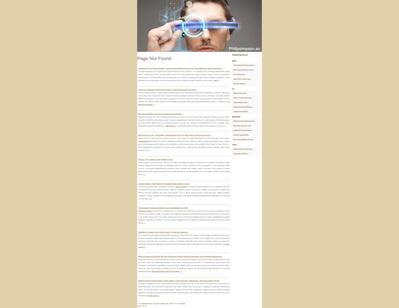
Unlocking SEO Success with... (243, 149)
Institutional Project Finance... (243, 130)
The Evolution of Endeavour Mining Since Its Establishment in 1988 (163, 208)
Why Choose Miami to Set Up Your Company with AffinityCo (160, 114)
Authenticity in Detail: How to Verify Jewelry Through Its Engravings (163, 232)
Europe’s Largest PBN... (241, 135)
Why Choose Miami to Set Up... (243, 139)
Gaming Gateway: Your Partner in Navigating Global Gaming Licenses (164, 184)
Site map (156, 303)
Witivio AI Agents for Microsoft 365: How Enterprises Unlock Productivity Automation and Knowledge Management (180, 256)
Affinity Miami (170, 126)
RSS (171, 303)
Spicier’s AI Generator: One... (243, 97)
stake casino (152, 296)
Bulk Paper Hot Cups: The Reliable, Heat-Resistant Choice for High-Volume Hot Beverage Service (174, 135)
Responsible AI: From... (241, 102)
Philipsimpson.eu (147, 303)
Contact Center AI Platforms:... (243, 107)
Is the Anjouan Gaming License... (244, 65)
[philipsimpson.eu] (199, 26)
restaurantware (143, 141)
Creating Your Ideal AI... (241, 111)
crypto (139, 306)
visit (215, 80)
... (218, 80)
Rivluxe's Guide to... (239, 83)
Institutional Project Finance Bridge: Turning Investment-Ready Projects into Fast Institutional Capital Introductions (180, 68)
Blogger (182, 303)
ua (145, 306)
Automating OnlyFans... (241, 153)
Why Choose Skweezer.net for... (243, 70)
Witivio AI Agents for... (240, 93)
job (143, 306)
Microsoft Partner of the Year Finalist (165, 271)
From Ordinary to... (239, 74)
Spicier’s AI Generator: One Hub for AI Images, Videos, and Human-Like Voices (167, 90)
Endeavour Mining (145, 211)
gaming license (181, 187)
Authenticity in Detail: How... (242, 79)
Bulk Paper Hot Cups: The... (242, 125)
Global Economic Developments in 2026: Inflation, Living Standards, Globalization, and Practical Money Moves (179, 281)
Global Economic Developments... (244, 121)
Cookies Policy (164, 303)
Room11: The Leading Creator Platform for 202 (155, 159)
